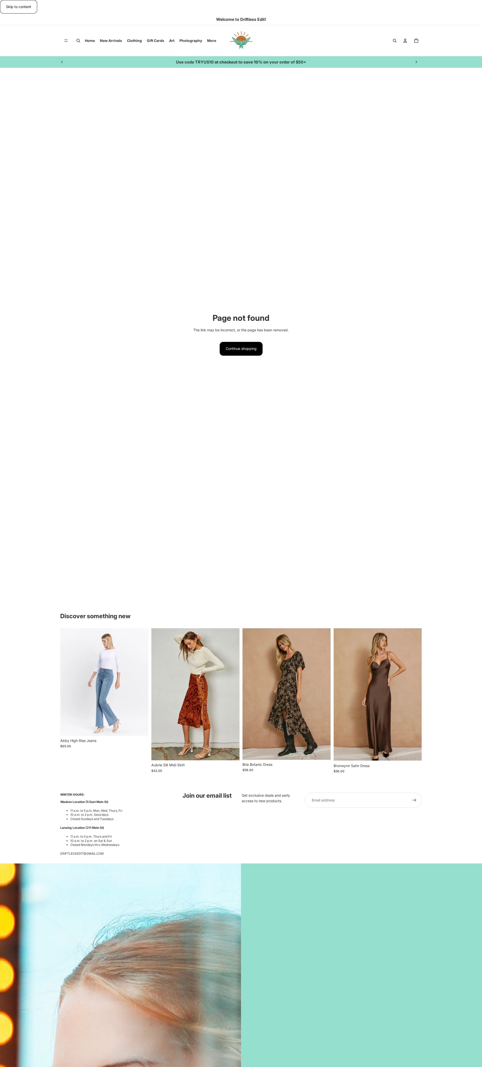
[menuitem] (212, 40)
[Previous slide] (62, 62)
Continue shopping (241, 348)
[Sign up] (414, 800)
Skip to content (18, 7)
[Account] (405, 40)
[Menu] (66, 41)
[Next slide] (416, 62)
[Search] (78, 40)
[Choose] (140, 728)
